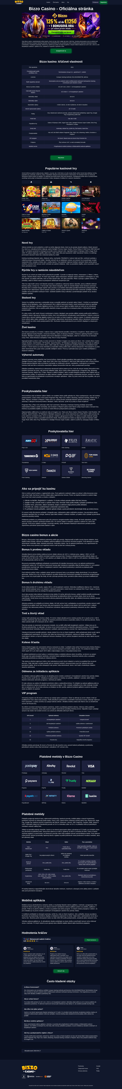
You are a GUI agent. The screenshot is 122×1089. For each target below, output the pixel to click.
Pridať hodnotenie (91, 940)
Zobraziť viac (60, 970)
